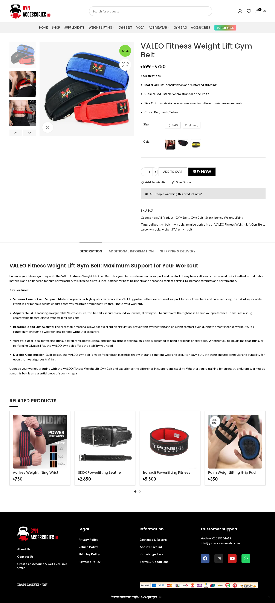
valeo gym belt (150, 229)
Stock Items (213, 217)
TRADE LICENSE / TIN (32, 584)
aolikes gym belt (159, 224)
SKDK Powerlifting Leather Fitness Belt (100, 474)
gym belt (178, 224)
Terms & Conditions (154, 561)
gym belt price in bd (199, 224)
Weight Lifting (233, 217)
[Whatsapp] (245, 558)
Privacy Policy (88, 539)
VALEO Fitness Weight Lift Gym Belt (239, 224)
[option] (22, 55)
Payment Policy (89, 561)
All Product (165, 217)
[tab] (90, 249)
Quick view (63, 421)
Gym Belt (197, 217)
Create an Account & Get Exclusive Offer (42, 565)
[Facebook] (205, 558)
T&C (160, 597)
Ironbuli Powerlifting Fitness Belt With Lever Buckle (166, 474)
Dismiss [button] (268, 597)
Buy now (202, 171)
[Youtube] (232, 558)
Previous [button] (15, 133)
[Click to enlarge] (47, 127)
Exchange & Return (153, 539)
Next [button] (29, 133)
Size (146, 124)
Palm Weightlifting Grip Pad (232, 472)
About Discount (151, 547)
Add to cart (173, 171)
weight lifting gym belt (177, 229)
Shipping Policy (89, 554)
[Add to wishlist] (63, 431)
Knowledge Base (151, 554)
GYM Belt (182, 217)
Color (147, 141)
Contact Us (25, 556)
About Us (24, 549)
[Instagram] (218, 558)
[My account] (240, 11)
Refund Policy (88, 547)
